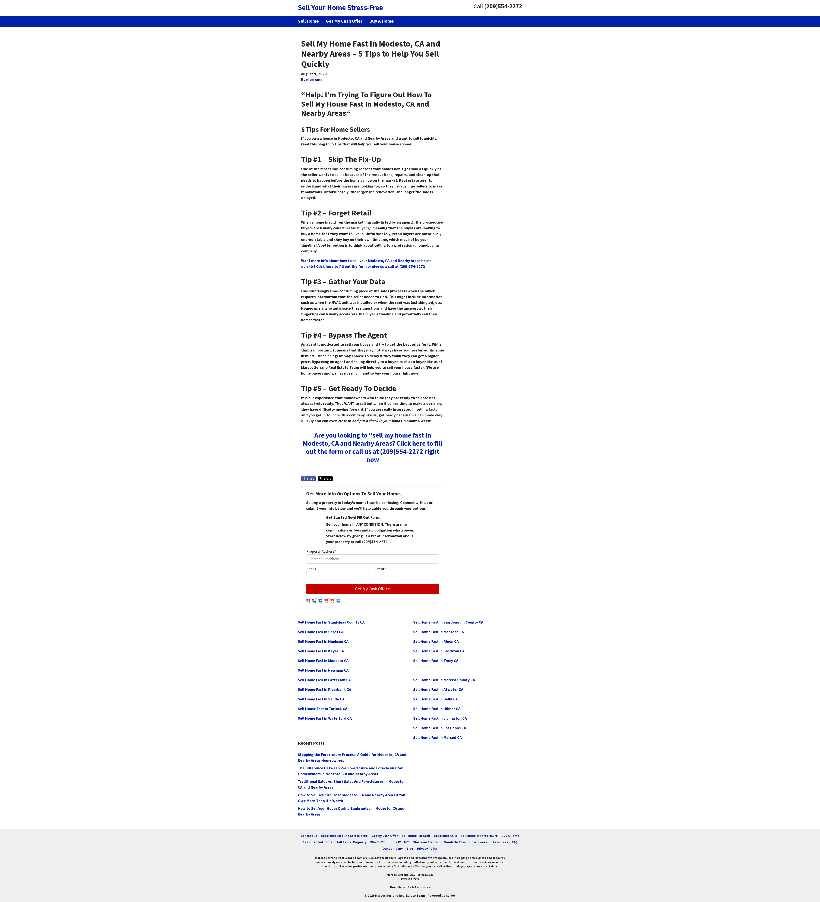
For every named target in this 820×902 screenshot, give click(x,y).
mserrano (314, 79)
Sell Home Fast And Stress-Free (344, 835)
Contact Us (309, 835)
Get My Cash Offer (385, 835)
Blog (410, 848)
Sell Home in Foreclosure (479, 835)
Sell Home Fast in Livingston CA (440, 718)
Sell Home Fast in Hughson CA (323, 641)
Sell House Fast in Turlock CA (322, 709)
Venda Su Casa (455, 842)
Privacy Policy (427, 848)
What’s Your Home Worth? (389, 842)
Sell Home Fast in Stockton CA (438, 651)
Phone (311, 569)
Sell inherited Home (317, 842)
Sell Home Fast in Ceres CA (320, 632)
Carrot (450, 895)
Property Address (321, 551)
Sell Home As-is (445, 835)
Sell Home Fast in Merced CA (437, 737)
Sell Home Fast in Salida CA (321, 699)
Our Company (392, 848)
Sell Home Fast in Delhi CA (435, 699)
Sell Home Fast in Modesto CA (323, 660)
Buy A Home (510, 835)
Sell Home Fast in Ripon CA (436, 641)
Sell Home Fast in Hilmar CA (436, 709)
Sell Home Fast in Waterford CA (325, 718)
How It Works (479, 842)
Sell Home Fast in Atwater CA (438, 689)
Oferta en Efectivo (426, 842)
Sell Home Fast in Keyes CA (321, 651)
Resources (500, 842)
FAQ (515, 842)
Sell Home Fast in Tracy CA (435, 660)
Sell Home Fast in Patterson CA (324, 680)
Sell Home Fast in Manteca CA (438, 632)
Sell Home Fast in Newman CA (323, 670)
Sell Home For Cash (416, 835)
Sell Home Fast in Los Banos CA (439, 728)
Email (380, 569)
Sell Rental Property (351, 842)
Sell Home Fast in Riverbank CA (324, 689)
